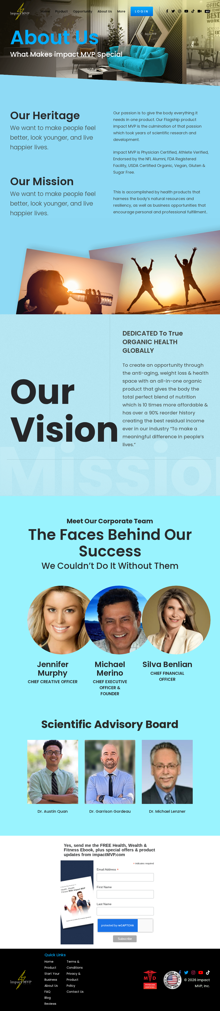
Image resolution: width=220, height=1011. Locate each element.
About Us (105, 11)
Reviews (50, 1004)
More (121, 11)
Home (45, 11)
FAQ (47, 992)
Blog (47, 998)
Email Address (108, 869)
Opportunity (82, 11)
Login (142, 11)
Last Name (104, 904)
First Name (104, 887)
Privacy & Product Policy (74, 979)
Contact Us (75, 992)
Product (61, 11)
